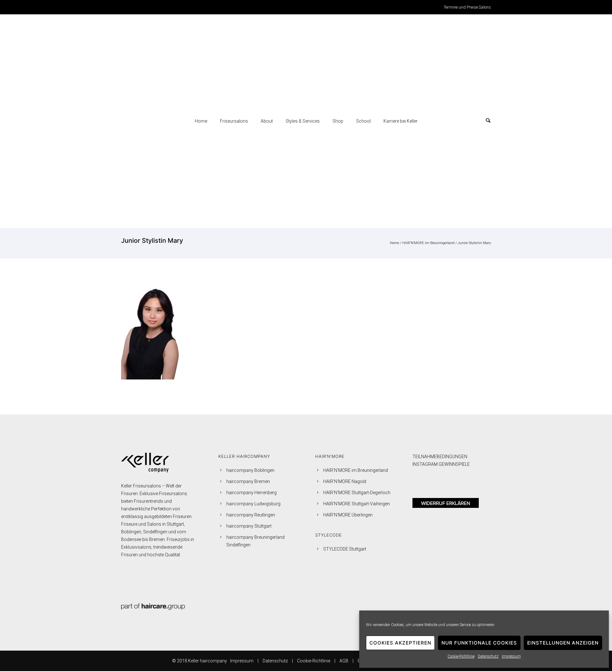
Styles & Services (303, 121)
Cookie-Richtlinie (461, 656)
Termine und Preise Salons (467, 7)
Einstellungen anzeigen (563, 643)
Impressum (511, 656)
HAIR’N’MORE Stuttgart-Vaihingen (356, 503)
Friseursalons (234, 121)
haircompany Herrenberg (251, 492)
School (363, 121)
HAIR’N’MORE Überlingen (348, 514)
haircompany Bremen (248, 481)
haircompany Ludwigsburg (253, 503)
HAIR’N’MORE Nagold (344, 481)
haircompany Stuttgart (249, 526)
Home (201, 121)
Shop (337, 121)
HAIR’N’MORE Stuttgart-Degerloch (356, 492)
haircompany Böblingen (250, 470)
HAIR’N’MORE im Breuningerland (428, 243)
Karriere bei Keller (400, 121)
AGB (343, 660)
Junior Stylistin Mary (474, 243)
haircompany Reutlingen (250, 514)
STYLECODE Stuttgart (344, 549)
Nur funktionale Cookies (479, 643)
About (267, 121)
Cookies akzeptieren (400, 643)
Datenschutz (488, 656)
